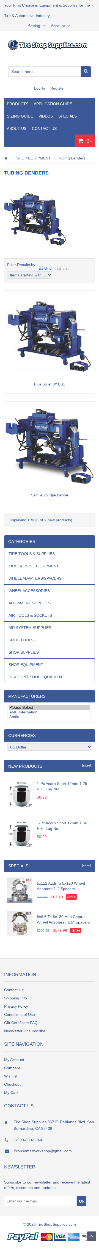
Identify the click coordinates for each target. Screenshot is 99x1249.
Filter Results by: (21, 264)
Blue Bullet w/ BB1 (49, 384)
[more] (86, 765)
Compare (12, 1068)
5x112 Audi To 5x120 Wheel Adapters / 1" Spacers (61, 886)
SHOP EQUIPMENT (33, 158)
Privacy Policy (16, 1006)
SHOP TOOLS (21, 640)
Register (57, 88)
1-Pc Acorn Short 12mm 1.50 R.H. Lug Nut (62, 826)
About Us (16, 128)
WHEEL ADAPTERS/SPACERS (35, 578)
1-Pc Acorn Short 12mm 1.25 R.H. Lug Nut (62, 786)
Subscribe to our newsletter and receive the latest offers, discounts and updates (47, 1185)
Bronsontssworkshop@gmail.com (43, 1151)
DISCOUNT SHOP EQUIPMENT (36, 677)
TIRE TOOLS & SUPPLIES (32, 553)
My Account (14, 1059)
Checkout (12, 1084)
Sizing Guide (20, 116)
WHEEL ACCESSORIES (29, 590)
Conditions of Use (19, 1014)
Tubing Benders (72, 158)
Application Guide (53, 104)
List (65, 268)
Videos (45, 116)
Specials (67, 116)
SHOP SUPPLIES (24, 652)
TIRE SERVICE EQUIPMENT (34, 566)
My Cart (11, 1092)
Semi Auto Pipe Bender (49, 495)
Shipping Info (15, 998)
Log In (40, 88)
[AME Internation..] (49, 712)
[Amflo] (49, 716)
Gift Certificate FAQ (21, 1023)
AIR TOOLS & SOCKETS (30, 615)
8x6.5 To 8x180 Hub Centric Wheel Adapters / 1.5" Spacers (63, 919)
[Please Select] (49, 707)
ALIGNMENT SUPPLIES (30, 603)
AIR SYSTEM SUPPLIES (30, 627)
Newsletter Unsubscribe (24, 1031)
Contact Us (44, 128)
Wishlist (10, 1076)
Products (17, 104)
